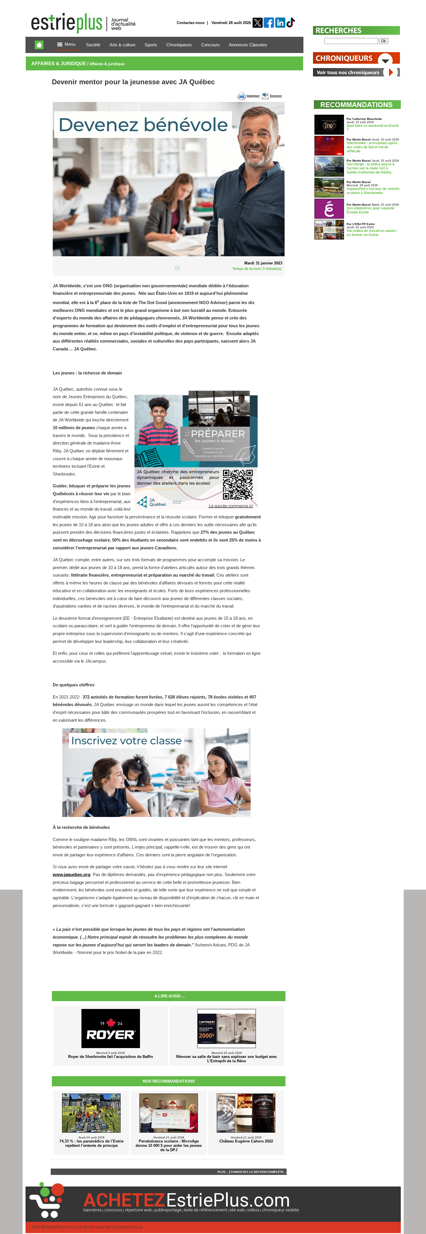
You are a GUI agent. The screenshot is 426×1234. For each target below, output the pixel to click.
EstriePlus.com (59, 1227)
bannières (92, 1210)
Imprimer (253, 95)
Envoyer (276, 95)
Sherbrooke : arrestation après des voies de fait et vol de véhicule (372, 147)
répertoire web (138, 1210)
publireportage (167, 1210)
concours (113, 1210)
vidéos (253, 1210)
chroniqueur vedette (280, 1210)
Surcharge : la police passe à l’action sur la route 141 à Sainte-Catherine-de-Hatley (370, 168)
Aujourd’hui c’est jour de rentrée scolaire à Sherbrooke (373, 191)
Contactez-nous (191, 23)
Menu (70, 44)
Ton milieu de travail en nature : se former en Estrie (372, 233)
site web (237, 1210)
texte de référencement (205, 1210)
